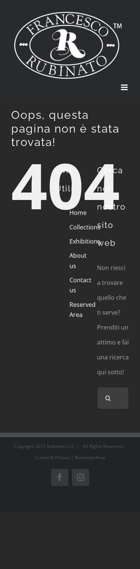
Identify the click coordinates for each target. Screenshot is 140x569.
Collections (84, 227)
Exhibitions (84, 241)
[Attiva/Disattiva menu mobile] (125, 87)
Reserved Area (90, 457)
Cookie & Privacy (53, 457)
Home (78, 213)
